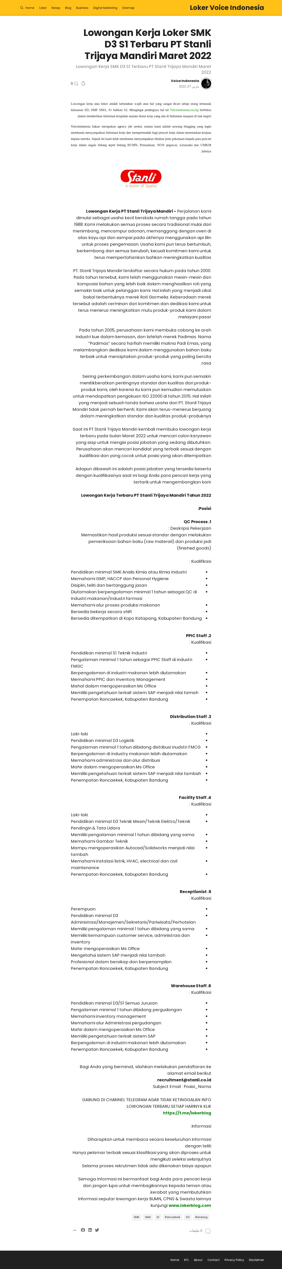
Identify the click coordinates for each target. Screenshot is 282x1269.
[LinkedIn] (254, 449)
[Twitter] (261, 449)
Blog (68, 8)
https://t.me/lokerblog (187, 1113)
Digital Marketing (105, 8)
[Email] (247, 457)
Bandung (201, 1217)
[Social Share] (83, 83)
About (198, 1260)
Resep (56, 8)
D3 (188, 1217)
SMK (136, 1217)
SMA (148, 1217)
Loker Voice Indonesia (227, 7)
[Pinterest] (261, 457)
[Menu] (22, 8)
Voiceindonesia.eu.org (184, 110)
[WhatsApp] (254, 457)
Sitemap (128, 8)
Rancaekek (172, 1217)
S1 (158, 1217)
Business (82, 8)
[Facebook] (247, 449)
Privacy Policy (234, 1260)
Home (30, 8)
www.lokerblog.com (190, 1205)
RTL (186, 1260)
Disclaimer (256, 1260)
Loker (43, 8)
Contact (213, 1260)
